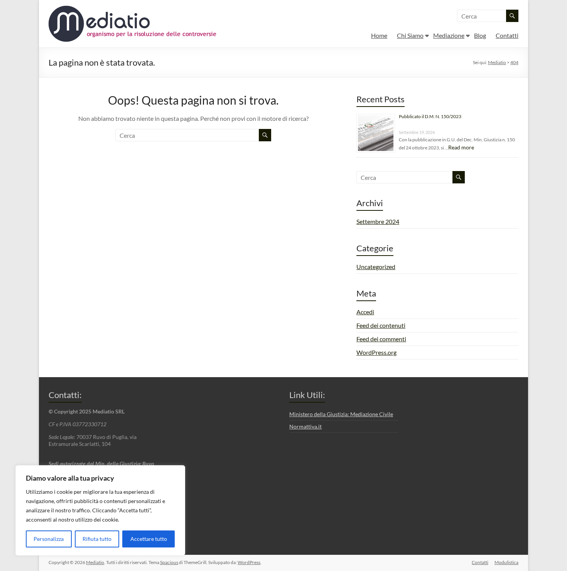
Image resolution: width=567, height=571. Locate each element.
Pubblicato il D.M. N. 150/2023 (430, 116)
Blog (480, 35)
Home (379, 35)
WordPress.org (376, 352)
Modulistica (506, 562)
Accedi (365, 311)
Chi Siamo (410, 35)
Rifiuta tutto (97, 538)
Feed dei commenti (381, 338)
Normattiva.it (305, 426)
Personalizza (49, 538)
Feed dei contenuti (380, 325)
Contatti (507, 35)
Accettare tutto (148, 538)
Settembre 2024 (377, 221)
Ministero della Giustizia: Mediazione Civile (341, 414)
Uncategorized (375, 266)
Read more (461, 147)
